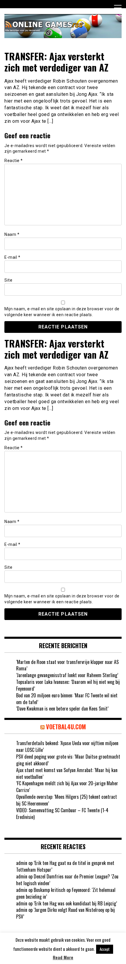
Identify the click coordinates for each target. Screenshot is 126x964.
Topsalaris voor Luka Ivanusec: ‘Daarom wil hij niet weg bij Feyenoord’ (68, 685)
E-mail (12, 257)
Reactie (13, 160)
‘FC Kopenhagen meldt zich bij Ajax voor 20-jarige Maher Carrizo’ (67, 786)
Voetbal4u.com (66, 726)
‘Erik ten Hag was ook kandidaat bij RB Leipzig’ (75, 903)
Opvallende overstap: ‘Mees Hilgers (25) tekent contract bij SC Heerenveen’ (66, 800)
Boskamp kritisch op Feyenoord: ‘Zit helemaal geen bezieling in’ (65, 893)
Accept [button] (105, 949)
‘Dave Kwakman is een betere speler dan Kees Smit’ (62, 708)
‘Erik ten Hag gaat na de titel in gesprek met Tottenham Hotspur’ (65, 866)
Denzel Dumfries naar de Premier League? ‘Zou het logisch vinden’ (67, 880)
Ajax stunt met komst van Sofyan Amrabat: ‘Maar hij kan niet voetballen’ (67, 773)
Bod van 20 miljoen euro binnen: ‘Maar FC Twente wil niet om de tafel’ (67, 699)
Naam (11, 234)
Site (8, 280)
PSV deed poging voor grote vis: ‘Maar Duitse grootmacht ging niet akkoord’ (68, 760)
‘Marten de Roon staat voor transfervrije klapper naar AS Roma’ (67, 665)
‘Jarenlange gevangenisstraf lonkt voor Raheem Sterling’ (67, 675)
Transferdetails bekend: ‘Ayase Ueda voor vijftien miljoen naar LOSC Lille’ (67, 746)
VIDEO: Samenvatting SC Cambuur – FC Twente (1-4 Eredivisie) (62, 813)
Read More (63, 957)
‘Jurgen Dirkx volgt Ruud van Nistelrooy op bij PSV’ (65, 913)
